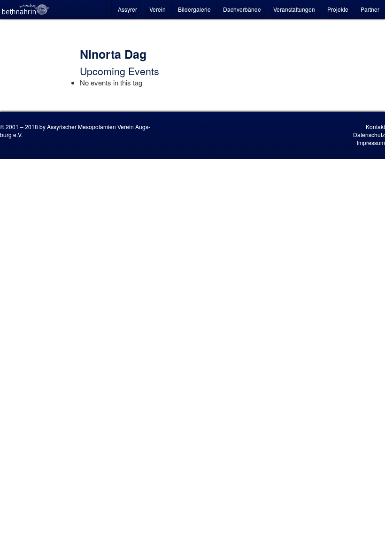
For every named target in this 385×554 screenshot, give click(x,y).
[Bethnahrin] (26, 9)
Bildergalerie (194, 9)
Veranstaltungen (294, 9)
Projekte (337, 9)
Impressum (371, 142)
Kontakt (375, 127)
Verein (157, 9)
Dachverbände (242, 9)
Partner (370, 9)
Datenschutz (369, 134)
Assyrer (127, 9)
